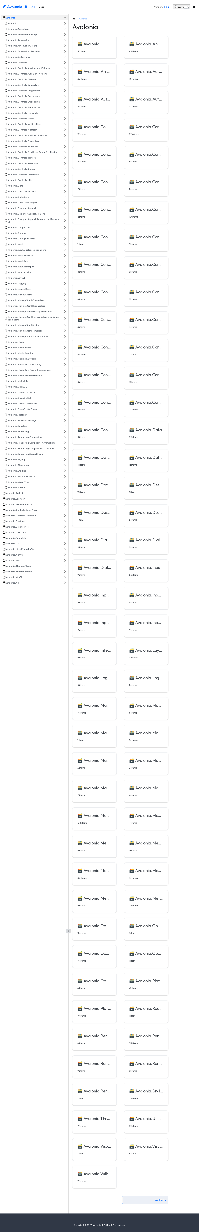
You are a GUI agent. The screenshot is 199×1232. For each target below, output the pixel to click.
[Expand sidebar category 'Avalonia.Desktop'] (65, 521)
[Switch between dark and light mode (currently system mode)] (194, 7)
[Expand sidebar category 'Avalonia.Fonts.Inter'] (65, 537)
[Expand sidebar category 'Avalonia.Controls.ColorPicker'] (65, 509)
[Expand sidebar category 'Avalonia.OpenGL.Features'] (65, 403)
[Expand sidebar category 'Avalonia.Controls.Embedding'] (65, 101)
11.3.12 (166, 6)
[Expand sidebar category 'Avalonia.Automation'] (65, 40)
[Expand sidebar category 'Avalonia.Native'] (65, 554)
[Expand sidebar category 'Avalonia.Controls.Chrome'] (65, 79)
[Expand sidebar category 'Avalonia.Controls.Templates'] (65, 174)
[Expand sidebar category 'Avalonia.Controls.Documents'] (65, 96)
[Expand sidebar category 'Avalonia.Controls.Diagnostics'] (65, 90)
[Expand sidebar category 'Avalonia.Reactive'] (65, 425)
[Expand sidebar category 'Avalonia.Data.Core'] (65, 196)
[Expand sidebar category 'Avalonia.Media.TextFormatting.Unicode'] (65, 369)
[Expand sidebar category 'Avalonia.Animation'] (65, 28)
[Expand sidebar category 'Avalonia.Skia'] (65, 560)
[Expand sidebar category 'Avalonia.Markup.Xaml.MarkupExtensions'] (65, 311)
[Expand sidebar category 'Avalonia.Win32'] (65, 577)
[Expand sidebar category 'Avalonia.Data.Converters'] (65, 191)
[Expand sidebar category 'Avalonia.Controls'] (65, 62)
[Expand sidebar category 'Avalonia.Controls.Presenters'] (65, 140)
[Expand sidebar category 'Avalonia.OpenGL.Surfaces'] (65, 409)
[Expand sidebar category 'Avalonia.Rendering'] (65, 431)
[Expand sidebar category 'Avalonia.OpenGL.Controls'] (65, 392)
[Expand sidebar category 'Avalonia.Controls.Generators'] (65, 107)
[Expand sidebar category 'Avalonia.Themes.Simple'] (65, 571)
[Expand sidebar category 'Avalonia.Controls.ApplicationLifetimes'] (65, 68)
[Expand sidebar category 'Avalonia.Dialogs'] (65, 233)
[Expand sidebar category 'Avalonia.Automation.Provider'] (65, 51)
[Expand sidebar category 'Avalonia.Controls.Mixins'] (65, 118)
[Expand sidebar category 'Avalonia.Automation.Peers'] (65, 45)
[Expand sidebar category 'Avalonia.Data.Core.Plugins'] (65, 202)
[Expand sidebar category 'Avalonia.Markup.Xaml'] (65, 294)
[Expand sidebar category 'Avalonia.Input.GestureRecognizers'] (65, 249)
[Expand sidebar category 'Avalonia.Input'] (65, 244)
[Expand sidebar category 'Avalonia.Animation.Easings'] (65, 34)
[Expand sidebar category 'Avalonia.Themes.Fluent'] (65, 565)
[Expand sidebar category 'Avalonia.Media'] (65, 341)
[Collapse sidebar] (68, 931)
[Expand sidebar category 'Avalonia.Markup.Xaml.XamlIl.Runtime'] (65, 336)
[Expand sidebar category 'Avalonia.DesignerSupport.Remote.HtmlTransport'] (65, 220)
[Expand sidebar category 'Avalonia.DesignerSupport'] (65, 208)
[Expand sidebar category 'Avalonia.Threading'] (65, 465)
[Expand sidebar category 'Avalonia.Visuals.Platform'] (65, 476)
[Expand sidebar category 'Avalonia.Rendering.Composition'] (65, 437)
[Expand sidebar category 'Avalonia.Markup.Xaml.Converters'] (65, 300)
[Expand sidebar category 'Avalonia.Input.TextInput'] (65, 266)
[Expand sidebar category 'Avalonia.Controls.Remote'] (65, 157)
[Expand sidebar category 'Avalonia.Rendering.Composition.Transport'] (65, 448)
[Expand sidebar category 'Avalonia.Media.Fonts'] (65, 347)
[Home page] (73, 18)
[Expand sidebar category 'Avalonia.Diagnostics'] (65, 227)
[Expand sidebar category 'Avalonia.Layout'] (65, 277)
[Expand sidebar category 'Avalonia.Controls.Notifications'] (65, 124)
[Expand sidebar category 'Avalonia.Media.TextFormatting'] (65, 364)
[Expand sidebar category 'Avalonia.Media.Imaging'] (65, 353)
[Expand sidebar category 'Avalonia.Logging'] (65, 283)
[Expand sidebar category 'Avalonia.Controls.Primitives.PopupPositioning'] (65, 152)
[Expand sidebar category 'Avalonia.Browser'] (65, 498)
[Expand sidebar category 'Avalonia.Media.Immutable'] (65, 358)
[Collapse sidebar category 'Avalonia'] (65, 17)
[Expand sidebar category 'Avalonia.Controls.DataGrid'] (65, 515)
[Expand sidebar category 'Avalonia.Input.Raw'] (65, 261)
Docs (41, 6)
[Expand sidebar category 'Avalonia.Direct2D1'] (65, 532)
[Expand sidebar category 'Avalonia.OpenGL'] (65, 386)
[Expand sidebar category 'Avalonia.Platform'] (65, 414)
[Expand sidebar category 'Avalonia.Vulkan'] (65, 487)
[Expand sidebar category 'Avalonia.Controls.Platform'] (65, 129)
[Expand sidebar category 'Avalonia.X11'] (65, 582)
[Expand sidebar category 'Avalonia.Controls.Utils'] (65, 180)
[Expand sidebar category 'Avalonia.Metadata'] (65, 381)
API (33, 6)
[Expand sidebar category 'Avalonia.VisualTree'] (65, 481)
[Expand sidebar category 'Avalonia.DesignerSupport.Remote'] (65, 213)
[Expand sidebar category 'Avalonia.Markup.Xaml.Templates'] (65, 330)
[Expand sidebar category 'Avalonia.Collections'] (65, 56)
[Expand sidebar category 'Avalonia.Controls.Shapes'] (65, 168)
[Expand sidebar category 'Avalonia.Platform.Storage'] (65, 420)
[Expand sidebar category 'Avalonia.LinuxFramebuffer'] (65, 549)
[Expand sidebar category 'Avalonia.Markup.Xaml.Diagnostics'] (65, 305)
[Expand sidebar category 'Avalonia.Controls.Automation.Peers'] (65, 73)
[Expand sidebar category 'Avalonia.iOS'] (65, 543)
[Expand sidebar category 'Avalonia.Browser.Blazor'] (65, 504)
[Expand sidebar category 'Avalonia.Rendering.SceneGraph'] (65, 453)
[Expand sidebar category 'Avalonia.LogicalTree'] (65, 289)
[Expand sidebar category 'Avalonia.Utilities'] (65, 470)
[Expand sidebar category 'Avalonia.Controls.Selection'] (65, 163)
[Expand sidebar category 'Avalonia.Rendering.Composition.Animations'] (65, 442)
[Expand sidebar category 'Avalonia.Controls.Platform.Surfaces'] (65, 135)
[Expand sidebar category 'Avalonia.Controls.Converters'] (65, 84)
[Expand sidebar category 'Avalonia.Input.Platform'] (65, 255)
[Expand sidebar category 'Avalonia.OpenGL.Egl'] (65, 397)
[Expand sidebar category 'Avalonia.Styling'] (65, 459)
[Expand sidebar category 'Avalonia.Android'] (65, 493)
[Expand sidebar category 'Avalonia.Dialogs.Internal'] (65, 238)
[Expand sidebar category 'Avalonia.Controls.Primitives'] (65, 146)
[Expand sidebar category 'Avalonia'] (65, 23)
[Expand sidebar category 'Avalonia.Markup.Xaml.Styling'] (65, 325)
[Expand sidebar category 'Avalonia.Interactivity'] (65, 272)
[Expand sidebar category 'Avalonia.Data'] (65, 185)
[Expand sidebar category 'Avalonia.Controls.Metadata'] (65, 112)
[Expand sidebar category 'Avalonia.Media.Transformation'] (65, 375)
